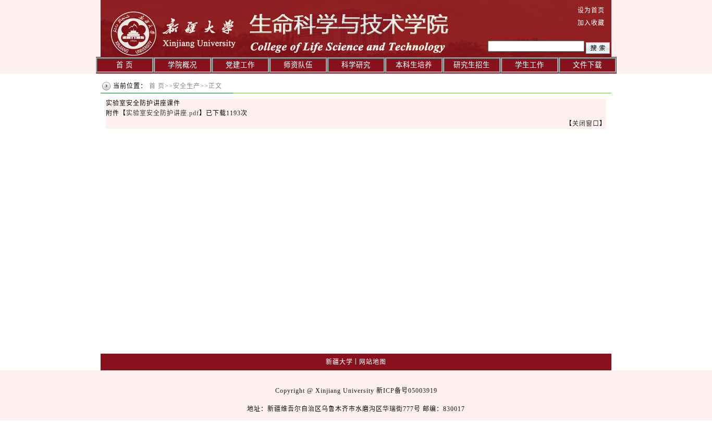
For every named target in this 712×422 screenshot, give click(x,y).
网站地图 (372, 362)
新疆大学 (339, 362)
